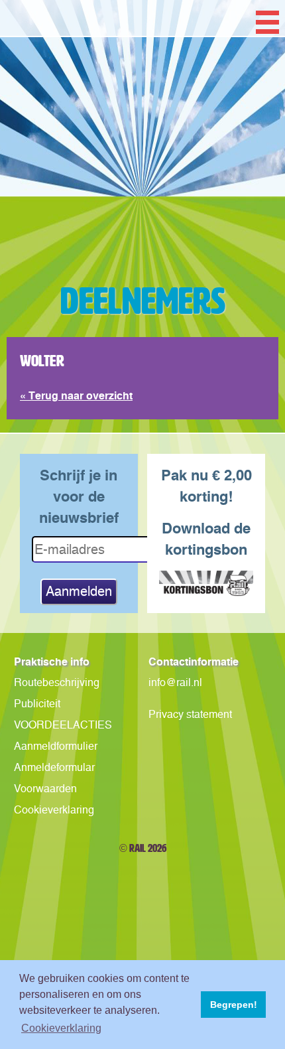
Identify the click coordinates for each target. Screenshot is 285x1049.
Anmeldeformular (54, 767)
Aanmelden (79, 591)
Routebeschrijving (56, 682)
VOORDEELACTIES (63, 725)
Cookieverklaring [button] (61, 1028)
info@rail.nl (175, 682)
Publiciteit (37, 703)
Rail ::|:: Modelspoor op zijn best (142, 188)
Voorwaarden (45, 788)
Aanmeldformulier (55, 746)
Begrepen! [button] (233, 1004)
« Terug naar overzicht (76, 395)
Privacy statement (190, 714)
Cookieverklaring (54, 810)
